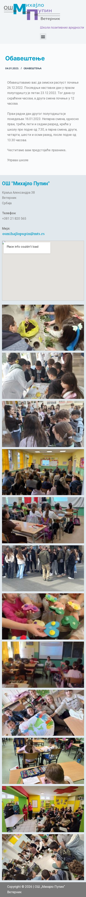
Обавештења (33, 68)
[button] (43, 36)
